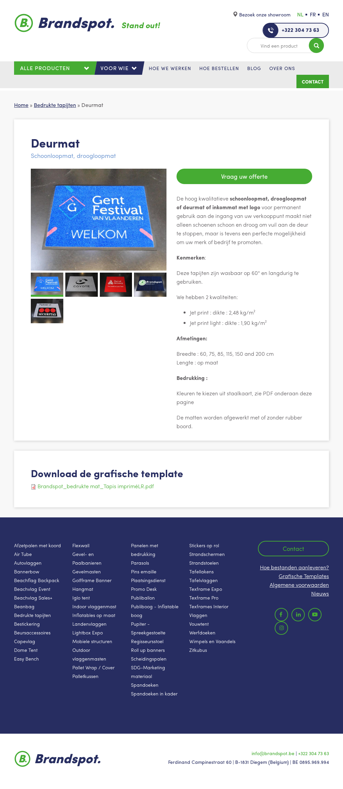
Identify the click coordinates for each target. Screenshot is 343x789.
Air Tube (23, 554)
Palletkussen (85, 676)
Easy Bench (26, 658)
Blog (254, 68)
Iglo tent (81, 597)
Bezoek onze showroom (264, 14)
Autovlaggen (28, 562)
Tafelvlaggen (203, 580)
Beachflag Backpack (36, 580)
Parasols (140, 562)
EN (325, 14)
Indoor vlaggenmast (94, 606)
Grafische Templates (304, 576)
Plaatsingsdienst (148, 580)
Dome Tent (26, 649)
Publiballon (143, 597)
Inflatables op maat (93, 615)
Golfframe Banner (92, 580)
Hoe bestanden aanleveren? (294, 567)
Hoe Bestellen (219, 68)
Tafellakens (201, 571)
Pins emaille (143, 571)
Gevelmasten (86, 571)
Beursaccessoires (32, 632)
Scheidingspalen (148, 658)
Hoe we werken (170, 68)
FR (313, 14)
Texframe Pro (203, 597)
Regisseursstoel (147, 641)
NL (300, 14)
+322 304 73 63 (300, 30)
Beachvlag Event (32, 588)
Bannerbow (26, 571)
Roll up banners (148, 649)
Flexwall (80, 545)
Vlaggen (198, 615)
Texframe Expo (205, 588)
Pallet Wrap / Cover (93, 667)
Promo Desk (144, 588)
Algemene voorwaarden (299, 584)
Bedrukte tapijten (55, 105)
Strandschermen (207, 554)
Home (21, 105)
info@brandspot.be (273, 753)
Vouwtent (199, 623)
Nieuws (320, 593)
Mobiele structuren (92, 641)
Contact (313, 81)
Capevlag (24, 641)
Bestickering (27, 623)
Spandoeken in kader (154, 693)
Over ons (282, 68)
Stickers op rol (204, 545)
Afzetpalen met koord (37, 545)
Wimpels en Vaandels (212, 641)
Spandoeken (144, 684)
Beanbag (24, 606)
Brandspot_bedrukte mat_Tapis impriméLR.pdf (96, 486)
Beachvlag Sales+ (33, 597)
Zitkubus (198, 649)
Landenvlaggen (89, 623)
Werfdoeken (202, 632)
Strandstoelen (204, 562)
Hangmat (82, 588)
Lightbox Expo (87, 632)
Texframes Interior (208, 606)
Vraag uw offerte (244, 176)
